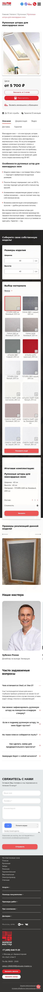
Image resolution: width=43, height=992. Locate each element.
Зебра (4, 866)
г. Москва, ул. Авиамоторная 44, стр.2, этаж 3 (14, 955)
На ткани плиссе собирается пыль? (19, 735)
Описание (6, 121)
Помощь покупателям (12, 894)
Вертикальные (8, 875)
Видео (34, 121)
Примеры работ (9, 902)
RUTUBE (20, 924)
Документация (21, 121)
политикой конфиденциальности (15, 837)
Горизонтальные (9, 872)
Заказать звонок (11, 971)
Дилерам (6, 916)
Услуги (5, 887)
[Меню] (39, 4)
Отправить (19, 847)
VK (26, 924)
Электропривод (8, 877)
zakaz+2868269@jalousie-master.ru (17, 966)
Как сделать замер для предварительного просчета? (20, 745)
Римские (5, 869)
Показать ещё (21, 451)
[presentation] (5, 534)
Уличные (5, 880)
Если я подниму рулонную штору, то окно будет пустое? (21, 724)
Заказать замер (11, 977)
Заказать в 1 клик (21, 92)
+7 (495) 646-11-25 (34, 4)
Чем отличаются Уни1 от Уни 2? (17, 685)
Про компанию (9, 909)
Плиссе (5, 861)
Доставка (6, 127)
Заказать (21, 513)
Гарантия (18, 127)
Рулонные (6, 863)
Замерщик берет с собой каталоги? (19, 756)
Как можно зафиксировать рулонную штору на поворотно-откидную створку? (20, 710)
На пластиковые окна (11, 858)
